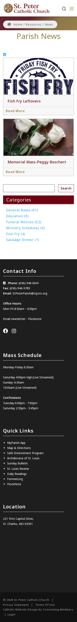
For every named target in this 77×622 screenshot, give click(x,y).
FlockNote (14, 484)
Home (17, 24)
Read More (15, 111)
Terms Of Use (45, 605)
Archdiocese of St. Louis (23, 458)
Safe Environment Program (25, 453)
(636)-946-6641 (29, 283)
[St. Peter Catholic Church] (26, 7)
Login (11, 614)
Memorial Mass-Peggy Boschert (37, 161)
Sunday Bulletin (17, 463)
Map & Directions (19, 448)
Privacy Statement (16, 605)
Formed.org (15, 479)
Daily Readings (17, 474)
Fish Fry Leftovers (24, 100)
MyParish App (16, 443)
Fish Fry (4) (15, 234)
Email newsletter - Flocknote (22, 319)
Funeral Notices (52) (23, 222)
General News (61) (22, 210)
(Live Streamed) (26, 387)
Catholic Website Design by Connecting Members (38, 609)
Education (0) (17, 216)
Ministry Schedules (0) (25, 228)
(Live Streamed (42, 377)
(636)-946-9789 (20, 288)
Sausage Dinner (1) (22, 239)
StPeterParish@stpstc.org (30, 293)
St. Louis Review (18, 469)
